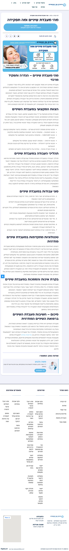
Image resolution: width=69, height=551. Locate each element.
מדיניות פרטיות (61, 414)
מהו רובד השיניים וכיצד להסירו (30, 405)
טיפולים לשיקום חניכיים (40, 457)
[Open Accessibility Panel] (2, 276)
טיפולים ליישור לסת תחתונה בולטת (40, 480)
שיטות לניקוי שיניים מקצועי (40, 500)
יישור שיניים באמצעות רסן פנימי (29, 458)
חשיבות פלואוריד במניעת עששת (30, 479)
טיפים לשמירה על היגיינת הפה (29, 415)
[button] (18, 36)
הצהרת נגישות (61, 418)
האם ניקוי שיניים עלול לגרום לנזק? (39, 415)
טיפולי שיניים (40, 3)
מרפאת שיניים (26, 335)
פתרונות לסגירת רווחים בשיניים (40, 436)
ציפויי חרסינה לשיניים (40, 424)
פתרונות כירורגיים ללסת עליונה (30, 448)
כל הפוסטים (40, 371)
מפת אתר (62, 422)
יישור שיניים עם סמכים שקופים (39, 469)
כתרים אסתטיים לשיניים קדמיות (30, 425)
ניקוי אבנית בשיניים (39, 403)
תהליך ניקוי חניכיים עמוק (29, 491)
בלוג (14, 3)
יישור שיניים (26, 3)
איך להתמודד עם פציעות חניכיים (39, 448)
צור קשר (34, 7)
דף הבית (56, 15)
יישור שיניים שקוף (41, 491)
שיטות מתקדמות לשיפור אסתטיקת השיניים (29, 437)
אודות (43, 7)
